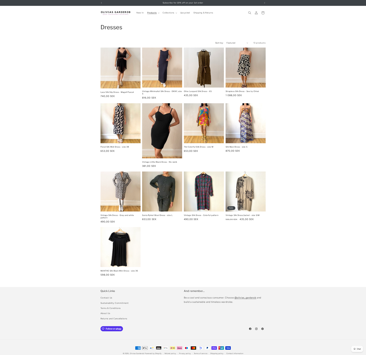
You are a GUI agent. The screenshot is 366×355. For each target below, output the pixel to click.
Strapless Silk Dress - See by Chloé (242, 91)
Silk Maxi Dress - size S (236, 147)
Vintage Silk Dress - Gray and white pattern (117, 216)
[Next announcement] (264, 3)
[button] (153, 13)
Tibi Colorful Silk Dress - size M (198, 147)
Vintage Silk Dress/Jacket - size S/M (243, 215)
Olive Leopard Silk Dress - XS (198, 91)
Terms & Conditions (111, 308)
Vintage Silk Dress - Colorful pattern (201, 215)
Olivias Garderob (137, 353)
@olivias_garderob (245, 297)
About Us (105, 313)
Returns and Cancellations (114, 318)
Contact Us (106, 297)
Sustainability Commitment (115, 303)
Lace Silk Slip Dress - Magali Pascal (117, 92)
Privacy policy (185, 353)
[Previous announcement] (101, 3)
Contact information (234, 353)
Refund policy (170, 353)
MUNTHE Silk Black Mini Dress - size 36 (119, 271)
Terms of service (200, 353)
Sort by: (219, 43)
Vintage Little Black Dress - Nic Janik (159, 162)
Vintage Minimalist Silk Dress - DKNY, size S (162, 92)
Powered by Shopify (153, 353)
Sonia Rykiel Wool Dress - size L (157, 215)
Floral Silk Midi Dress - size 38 (115, 147)
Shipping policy (216, 353)
